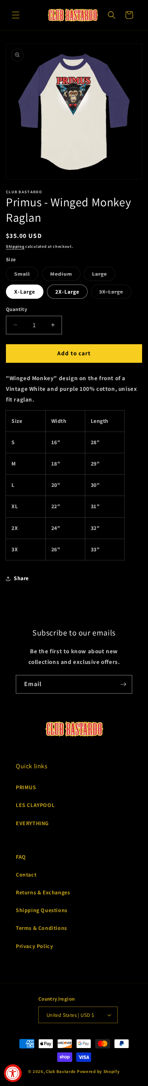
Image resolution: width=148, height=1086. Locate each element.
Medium (65, 275)
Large (103, 275)
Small (26, 275)
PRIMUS (26, 787)
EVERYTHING (32, 823)
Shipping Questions (41, 910)
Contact (26, 874)
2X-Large (67, 291)
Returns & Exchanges (43, 892)
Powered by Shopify (98, 1071)
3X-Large (115, 293)
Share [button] (21, 578)
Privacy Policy (34, 946)
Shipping (15, 246)
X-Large (24, 291)
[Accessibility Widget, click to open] (13, 1073)
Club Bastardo (61, 1071)
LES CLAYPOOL (35, 805)
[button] (15, 15)
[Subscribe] (123, 684)
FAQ (21, 856)
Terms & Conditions (41, 927)
